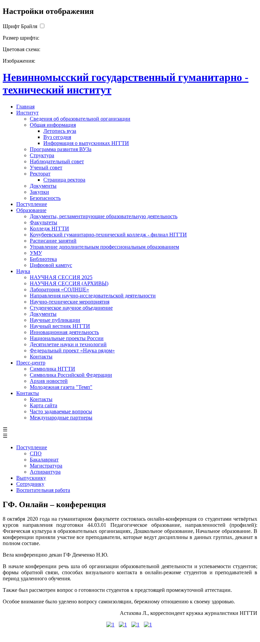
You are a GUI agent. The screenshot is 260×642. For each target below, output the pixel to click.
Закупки (39, 192)
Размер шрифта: (21, 38)
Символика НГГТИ (52, 369)
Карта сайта (43, 405)
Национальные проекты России (67, 338)
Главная (25, 106)
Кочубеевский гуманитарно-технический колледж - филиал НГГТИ (108, 234)
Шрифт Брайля (20, 26)
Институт (27, 113)
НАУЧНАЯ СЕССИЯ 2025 (61, 277)
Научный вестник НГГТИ (60, 326)
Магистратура (46, 466)
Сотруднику (30, 484)
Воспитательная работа (43, 490)
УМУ (36, 253)
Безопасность (45, 198)
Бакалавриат (44, 459)
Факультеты (43, 222)
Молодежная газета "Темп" (61, 387)
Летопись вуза (59, 131)
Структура (42, 155)
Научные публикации (55, 320)
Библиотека (43, 259)
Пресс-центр (30, 363)
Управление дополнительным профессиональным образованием (104, 247)
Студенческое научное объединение (71, 308)
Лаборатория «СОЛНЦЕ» (59, 289)
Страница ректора (64, 180)
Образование (31, 210)
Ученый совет (46, 167)
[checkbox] (42, 26)
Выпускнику (31, 478)
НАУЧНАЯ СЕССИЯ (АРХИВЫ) (69, 283)
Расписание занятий (53, 241)
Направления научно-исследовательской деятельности (93, 295)
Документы (43, 186)
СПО (36, 453)
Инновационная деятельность (64, 332)
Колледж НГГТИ (49, 228)
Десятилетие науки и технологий (68, 344)
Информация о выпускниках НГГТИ (86, 143)
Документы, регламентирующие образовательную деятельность (103, 216)
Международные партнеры (61, 417)
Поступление (31, 204)
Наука (23, 271)
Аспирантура (45, 472)
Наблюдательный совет (57, 161)
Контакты (41, 356)
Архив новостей (49, 381)
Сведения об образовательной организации (80, 119)
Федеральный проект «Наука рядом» (72, 350)
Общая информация (53, 125)
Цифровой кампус (51, 265)
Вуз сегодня (57, 137)
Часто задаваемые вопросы (61, 411)
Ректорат (40, 174)
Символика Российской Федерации (71, 375)
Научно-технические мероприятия (69, 302)
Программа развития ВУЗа (60, 149)
